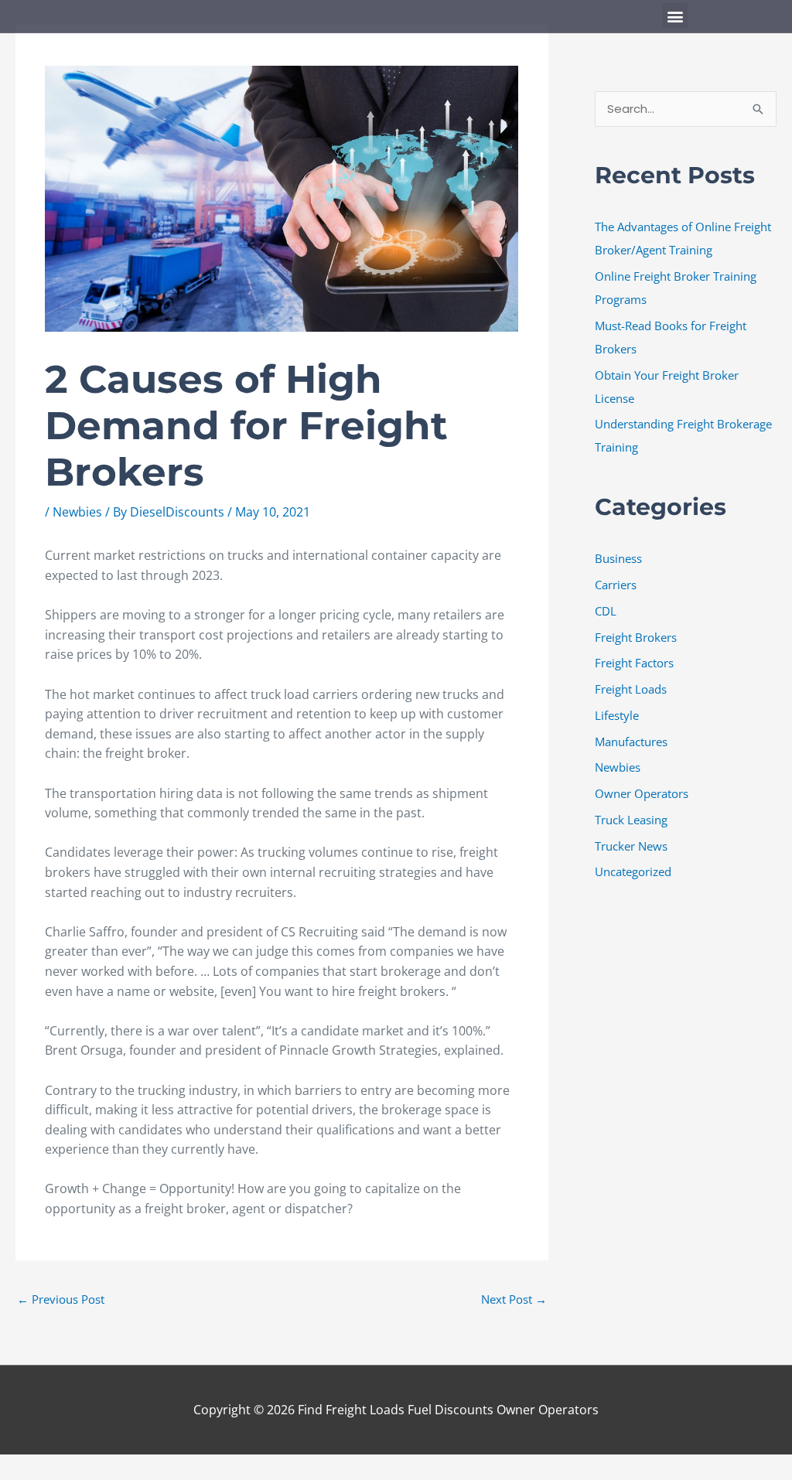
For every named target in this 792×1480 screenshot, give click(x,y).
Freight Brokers (636, 637)
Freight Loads (631, 689)
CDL (605, 611)
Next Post (514, 1299)
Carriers (616, 584)
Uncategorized (633, 871)
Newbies (77, 511)
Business (618, 558)
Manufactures (631, 741)
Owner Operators (641, 793)
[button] (675, 16)
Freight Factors (634, 662)
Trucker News (631, 846)
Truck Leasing (631, 819)
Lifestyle (617, 715)
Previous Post (60, 1299)
